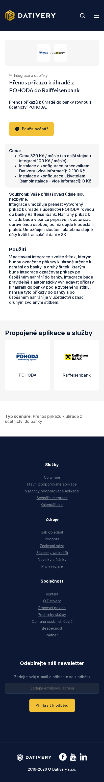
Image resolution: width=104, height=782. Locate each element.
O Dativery (52, 601)
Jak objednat (52, 532)
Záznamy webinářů (52, 552)
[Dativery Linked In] (83, 757)
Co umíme (52, 477)
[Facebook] (63, 757)
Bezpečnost (52, 628)
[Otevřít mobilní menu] (96, 16)
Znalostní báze (52, 546)
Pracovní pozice (52, 608)
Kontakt (52, 594)
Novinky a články (52, 559)
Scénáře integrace (52, 498)
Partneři (52, 635)
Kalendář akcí (52, 504)
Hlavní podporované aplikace (52, 484)
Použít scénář (35, 129)
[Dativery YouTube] (73, 757)
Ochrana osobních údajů (52, 621)
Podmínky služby (52, 614)
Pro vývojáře (52, 566)
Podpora (52, 539)
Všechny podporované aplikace (52, 491)
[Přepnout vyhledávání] (82, 16)
